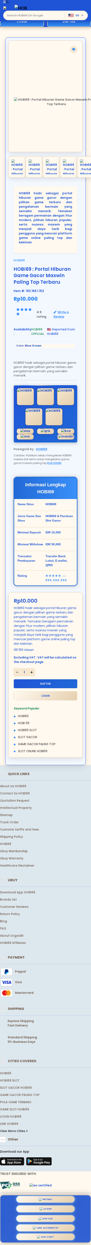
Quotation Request (14, 800)
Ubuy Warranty (11, 858)
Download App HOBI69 (17, 892)
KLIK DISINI (54, 463)
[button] (73, 49)
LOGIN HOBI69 (10, 1116)
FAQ (3, 928)
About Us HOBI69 (13, 786)
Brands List (8, 899)
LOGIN (22, 21)
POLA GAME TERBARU (15, 1102)
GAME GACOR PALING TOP (19, 1095)
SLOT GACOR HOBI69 (16, 1088)
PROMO (47, 1199)
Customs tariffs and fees (19, 829)
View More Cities (13, 1131)
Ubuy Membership (14, 851)
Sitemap (6, 815)
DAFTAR (45, 683)
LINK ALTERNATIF (47, 1226)
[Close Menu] (4, 9)
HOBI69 (19, 260)
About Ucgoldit (11, 935)
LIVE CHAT (47, 1236)
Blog (3, 921)
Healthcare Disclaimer (17, 865)
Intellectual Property (16, 808)
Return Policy (10, 914)
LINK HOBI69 (9, 1124)
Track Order (9, 822)
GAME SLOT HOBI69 (14, 1109)
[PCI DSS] (10, 1185)
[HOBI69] (21, 8)
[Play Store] (39, 1162)
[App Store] (12, 1162)
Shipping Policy (11, 837)
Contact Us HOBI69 (15, 793)
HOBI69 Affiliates (13, 943)
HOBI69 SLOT (9, 1080)
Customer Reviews (14, 907)
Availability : (22, 331)
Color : (28, 345)
